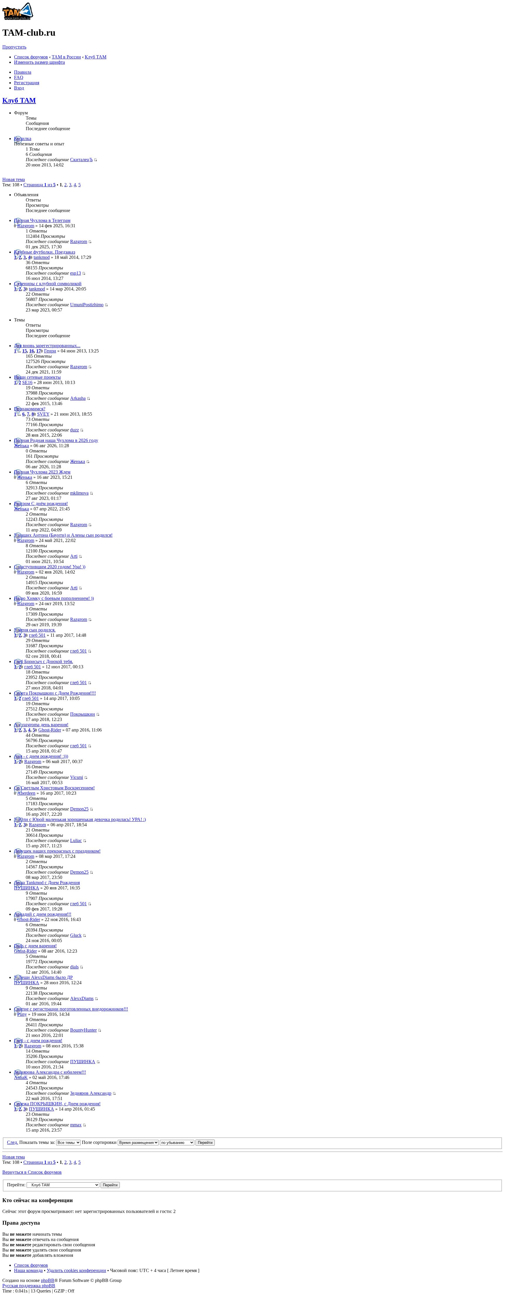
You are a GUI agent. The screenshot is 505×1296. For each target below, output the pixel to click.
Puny (22, 1014)
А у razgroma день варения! (41, 724)
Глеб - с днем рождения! (38, 1040)
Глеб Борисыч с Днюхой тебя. (43, 661)
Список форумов (31, 56)
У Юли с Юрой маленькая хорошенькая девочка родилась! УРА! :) (80, 819)
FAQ (18, 77)
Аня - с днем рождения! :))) (41, 756)
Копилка (22, 138)
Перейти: (16, 1184)
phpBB (47, 1280)
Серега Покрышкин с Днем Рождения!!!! (55, 693)
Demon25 (79, 808)
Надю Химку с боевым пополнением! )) (54, 598)
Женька (21, 445)
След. (12, 1142)
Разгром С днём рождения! (41, 503)
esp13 (75, 273)
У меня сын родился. (35, 629)
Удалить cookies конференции (76, 1270)
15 (24, 350)
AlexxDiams (82, 998)
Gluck (76, 935)
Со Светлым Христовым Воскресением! (54, 787)
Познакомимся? (29, 408)
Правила (22, 72)
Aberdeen (26, 793)
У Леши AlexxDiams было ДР (43, 977)
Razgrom (25, 225)
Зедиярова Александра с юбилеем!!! (50, 1072)
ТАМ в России (66, 56)
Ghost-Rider (49, 729)
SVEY (43, 414)
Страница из (39, 184)
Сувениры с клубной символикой (48, 283)
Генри (50, 350)
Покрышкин (82, 714)
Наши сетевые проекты (37, 377)
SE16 (27, 382)
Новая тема (13, 179)
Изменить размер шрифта (39, 62)
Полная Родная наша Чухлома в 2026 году (56, 440)
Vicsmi (76, 777)
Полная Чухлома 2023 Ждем (42, 471)
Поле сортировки (100, 1142)
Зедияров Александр (90, 1093)
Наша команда (28, 1270)
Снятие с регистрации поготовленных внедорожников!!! (71, 1008)
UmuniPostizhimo (86, 304)
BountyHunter (83, 1029)
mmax (76, 1124)
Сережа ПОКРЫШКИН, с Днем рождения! (57, 1103)
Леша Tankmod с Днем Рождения (47, 882)
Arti (73, 556)
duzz (74, 429)
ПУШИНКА (26, 887)
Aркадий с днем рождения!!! (42, 914)
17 (38, 350)
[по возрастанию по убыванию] (187, 1142)
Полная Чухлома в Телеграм (42, 220)
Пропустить (14, 46)
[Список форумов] (17, 18)
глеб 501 (37, 635)
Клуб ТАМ (95, 56)
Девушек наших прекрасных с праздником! (57, 850)
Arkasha (78, 398)
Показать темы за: (37, 1142)
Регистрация (26, 82)
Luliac (76, 840)
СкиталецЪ (81, 159)
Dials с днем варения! (35, 945)
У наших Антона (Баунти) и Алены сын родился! (63, 535)
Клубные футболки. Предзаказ (44, 251)
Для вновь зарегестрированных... (47, 345)
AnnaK (21, 1077)
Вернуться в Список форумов (32, 1172)
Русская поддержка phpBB (28, 1285)
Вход (19, 87)
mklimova (79, 492)
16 (31, 350)
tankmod (42, 257)
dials (74, 966)
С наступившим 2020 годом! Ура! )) (49, 566)
